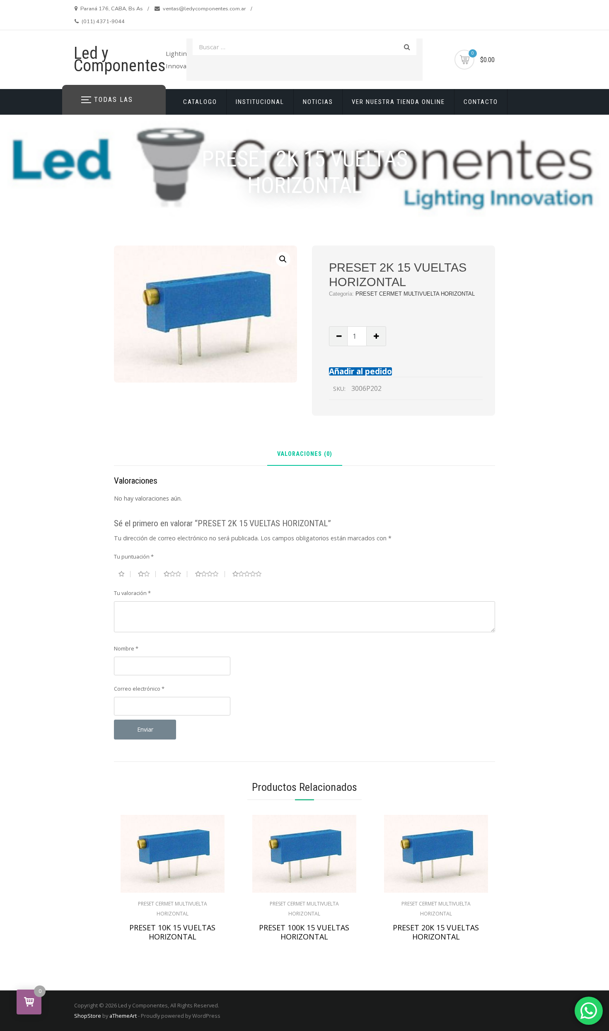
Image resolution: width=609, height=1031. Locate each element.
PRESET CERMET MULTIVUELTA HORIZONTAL (415, 294)
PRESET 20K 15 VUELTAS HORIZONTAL (436, 932)
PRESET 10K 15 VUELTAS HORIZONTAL (172, 932)
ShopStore (87, 1015)
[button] (283, 259)
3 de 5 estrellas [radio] (176, 574)
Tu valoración (132, 593)
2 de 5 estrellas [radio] (147, 574)
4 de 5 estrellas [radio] (210, 574)
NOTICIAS (318, 102)
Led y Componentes (120, 59)
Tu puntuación (134, 556)
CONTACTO (481, 102)
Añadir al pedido (360, 371)
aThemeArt (123, 1015)
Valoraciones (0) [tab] (304, 454)
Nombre (126, 648)
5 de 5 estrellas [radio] (250, 574)
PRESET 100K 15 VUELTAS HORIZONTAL (304, 932)
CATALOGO (200, 102)
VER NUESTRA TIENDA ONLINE (398, 102)
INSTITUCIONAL (260, 102)
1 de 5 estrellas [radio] (124, 574)
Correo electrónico (139, 688)
